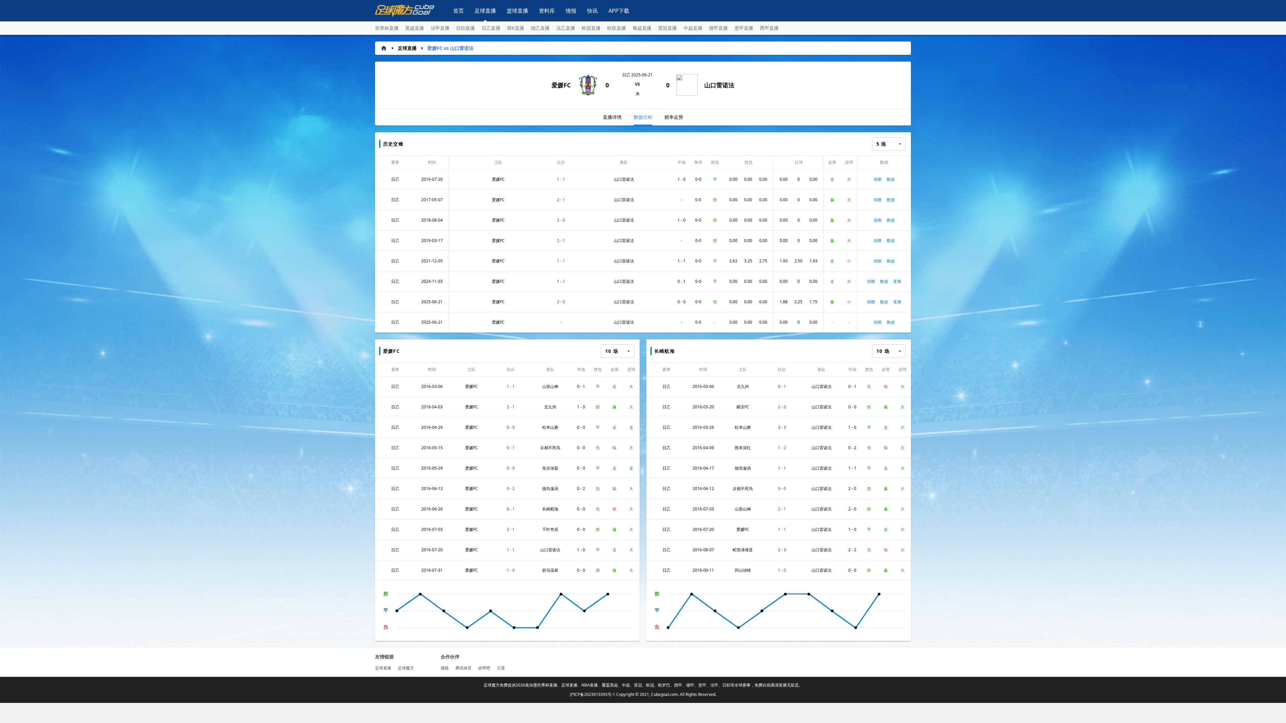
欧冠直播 (591, 28)
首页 (458, 10)
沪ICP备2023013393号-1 (592, 694)
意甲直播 (743, 28)
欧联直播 (616, 28)
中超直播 (693, 28)
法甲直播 (440, 28)
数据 (891, 179)
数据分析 (643, 117)
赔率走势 (673, 117)
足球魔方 (406, 668)
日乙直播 (491, 28)
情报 (571, 10)
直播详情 (612, 117)
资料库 (547, 10)
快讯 (592, 10)
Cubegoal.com (664, 694)
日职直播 (465, 28)
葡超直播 (642, 28)
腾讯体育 (463, 668)
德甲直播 (718, 28)
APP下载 (619, 10)
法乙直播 (565, 28)
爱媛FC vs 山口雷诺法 (450, 48)
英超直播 (414, 28)
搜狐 (445, 668)
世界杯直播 (387, 28)
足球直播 (485, 10)
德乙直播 (540, 28)
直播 (897, 281)
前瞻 (878, 179)
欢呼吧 (484, 668)
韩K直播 (515, 28)
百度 (501, 668)
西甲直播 (769, 28)
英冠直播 (667, 28)
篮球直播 (517, 10)
